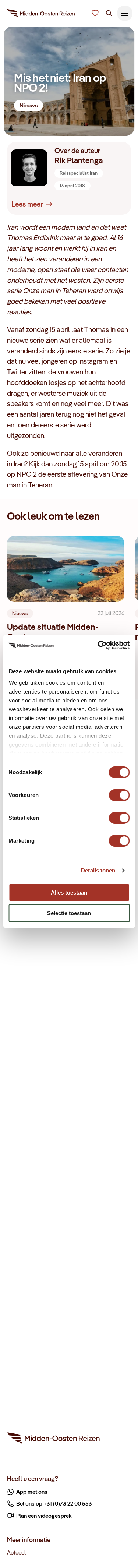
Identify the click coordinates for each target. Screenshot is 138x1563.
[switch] (119, 791)
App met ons (31, 1491)
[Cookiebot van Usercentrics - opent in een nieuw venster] (98, 645)
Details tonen (98, 870)
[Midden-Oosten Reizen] (41, 14)
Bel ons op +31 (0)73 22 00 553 (54, 1503)
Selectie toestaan (69, 913)
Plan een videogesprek (44, 1515)
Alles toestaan (69, 892)
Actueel (16, 1552)
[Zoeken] (109, 13)
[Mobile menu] (124, 13)
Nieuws (29, 105)
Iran (19, 463)
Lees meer (27, 204)
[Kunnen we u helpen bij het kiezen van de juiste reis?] (95, 13)
